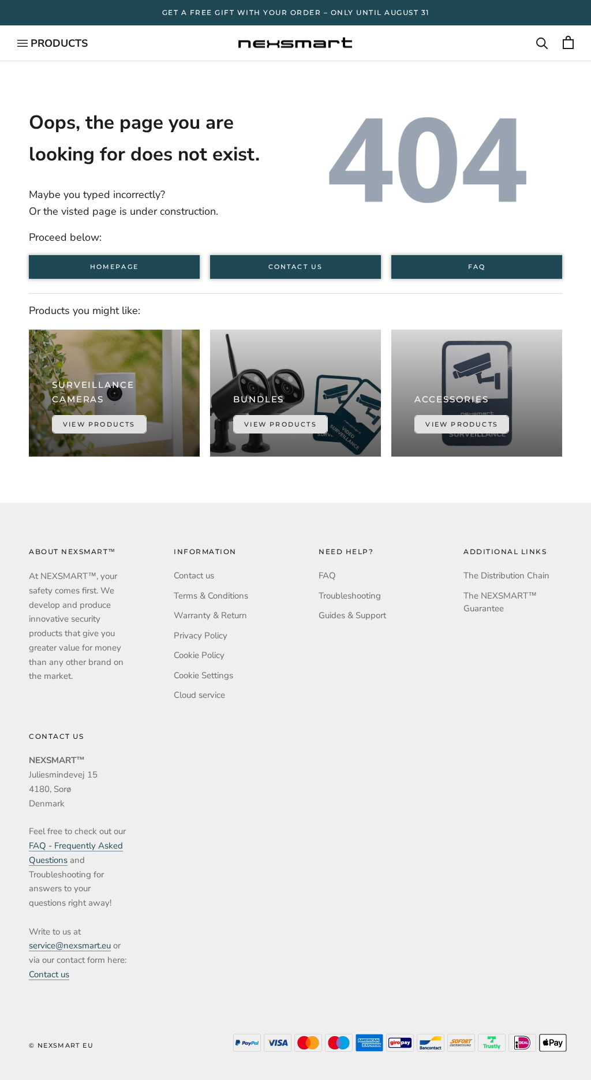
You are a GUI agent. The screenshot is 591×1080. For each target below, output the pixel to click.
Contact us (295, 267)
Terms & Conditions (211, 595)
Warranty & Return (210, 615)
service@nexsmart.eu (70, 945)
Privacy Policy (200, 635)
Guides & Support (352, 615)
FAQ (476, 267)
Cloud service (199, 695)
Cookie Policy (199, 655)
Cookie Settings (203, 675)
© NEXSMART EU (61, 1045)
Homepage (114, 267)
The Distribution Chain (506, 575)
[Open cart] (568, 43)
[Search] (542, 43)
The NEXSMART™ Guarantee (500, 602)
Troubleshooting (350, 595)
